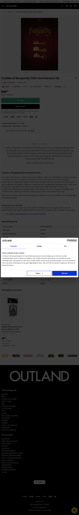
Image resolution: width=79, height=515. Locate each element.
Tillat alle (64, 273)
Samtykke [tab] (13, 246)
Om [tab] (65, 246)
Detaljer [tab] (39, 246)
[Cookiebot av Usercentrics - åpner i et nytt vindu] (68, 240)
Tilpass (38, 273)
